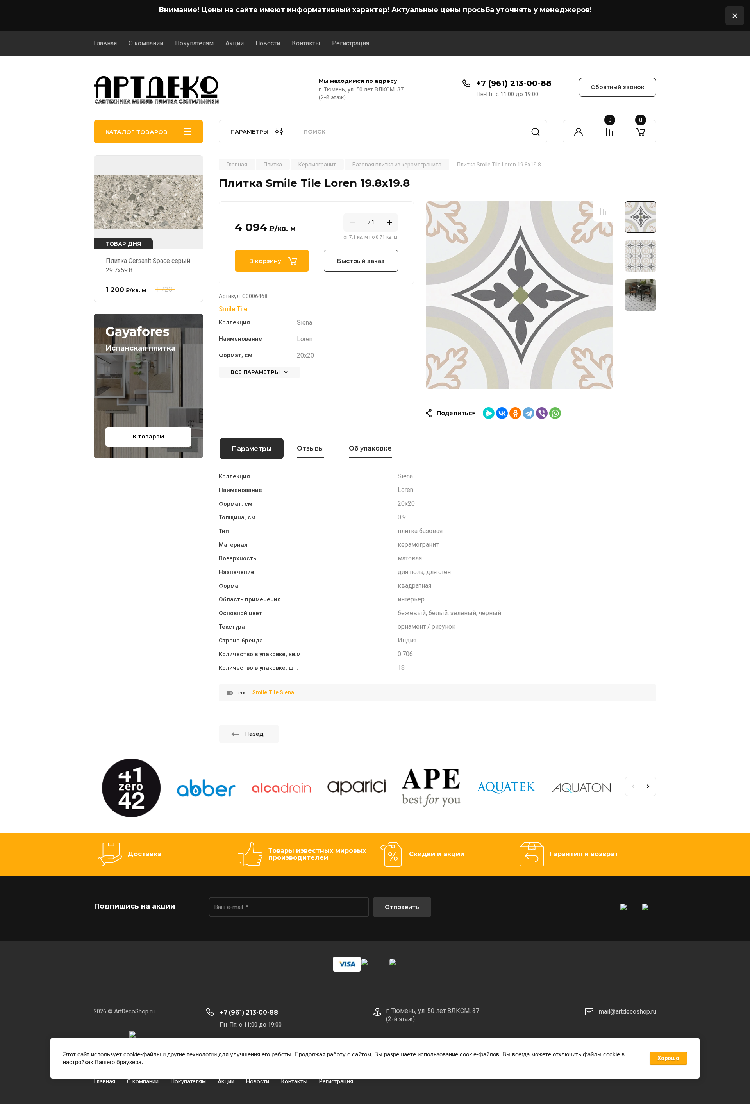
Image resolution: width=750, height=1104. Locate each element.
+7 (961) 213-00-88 (514, 83)
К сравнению (603, 211)
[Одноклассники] (515, 413)
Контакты (306, 43)
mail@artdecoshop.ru (627, 1011)
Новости (267, 43)
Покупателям (194, 43)
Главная (105, 43)
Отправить (402, 907)
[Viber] (542, 413)
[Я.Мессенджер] (489, 413)
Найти (535, 131)
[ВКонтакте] (502, 413)
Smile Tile (233, 309)
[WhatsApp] (555, 413)
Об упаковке (370, 448)
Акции (234, 43)
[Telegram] (528, 413)
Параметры (251, 449)
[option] (519, 295)
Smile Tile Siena (273, 692)
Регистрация (350, 43)
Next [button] (648, 786)
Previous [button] (633, 786)
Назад (254, 733)
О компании (146, 43)
